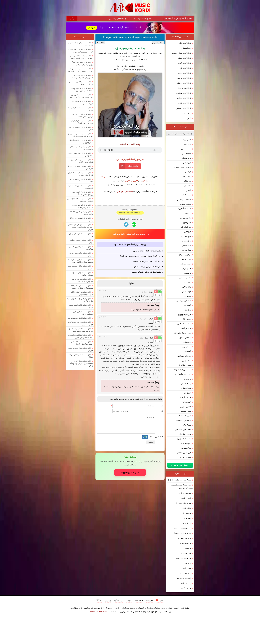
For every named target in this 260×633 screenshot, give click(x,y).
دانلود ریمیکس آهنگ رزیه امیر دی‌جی (81, 241)
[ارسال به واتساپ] (134, 224)
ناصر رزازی (187, 144)
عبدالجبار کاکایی (185, 543)
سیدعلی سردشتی (184, 356)
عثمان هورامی (185, 218)
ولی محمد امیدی (184, 538)
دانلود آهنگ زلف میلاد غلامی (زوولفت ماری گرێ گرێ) (82, 343)
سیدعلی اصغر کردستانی (182, 167)
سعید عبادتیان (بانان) (182, 533)
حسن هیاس (186, 411)
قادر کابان (187, 305)
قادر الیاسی (187, 351)
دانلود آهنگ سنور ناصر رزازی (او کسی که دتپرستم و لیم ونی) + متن (80, 70)
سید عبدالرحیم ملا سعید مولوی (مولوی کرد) (182, 486)
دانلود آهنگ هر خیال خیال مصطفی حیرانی (83, 312)
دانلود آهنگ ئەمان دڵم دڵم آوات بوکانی (81, 219)
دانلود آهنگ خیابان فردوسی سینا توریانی (80, 267)
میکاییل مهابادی (185, 254)
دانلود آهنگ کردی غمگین (119, 18)
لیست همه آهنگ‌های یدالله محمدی (129, 234)
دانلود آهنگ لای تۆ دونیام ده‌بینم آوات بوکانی (80, 154)
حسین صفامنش (184, 365)
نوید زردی (187, 296)
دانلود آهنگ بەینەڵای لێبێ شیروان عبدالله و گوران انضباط (82, 76)
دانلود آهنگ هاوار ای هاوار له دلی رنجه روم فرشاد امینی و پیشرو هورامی (80, 227)
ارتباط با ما (139, 600)
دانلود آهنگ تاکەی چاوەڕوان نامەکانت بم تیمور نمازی (82, 89)
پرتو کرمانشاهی (185, 583)
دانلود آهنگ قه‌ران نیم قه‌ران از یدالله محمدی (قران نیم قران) (130, 37)
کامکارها (188, 213)
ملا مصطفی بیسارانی (183, 503)
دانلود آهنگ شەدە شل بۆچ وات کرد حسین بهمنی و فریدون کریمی (81, 96)
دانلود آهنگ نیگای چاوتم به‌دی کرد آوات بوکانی (80, 44)
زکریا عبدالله (186, 402)
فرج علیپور (187, 231)
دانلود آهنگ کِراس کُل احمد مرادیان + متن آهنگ (82, 115)
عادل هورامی (186, 250)
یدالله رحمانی (186, 383)
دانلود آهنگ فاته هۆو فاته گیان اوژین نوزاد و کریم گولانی (81, 63)
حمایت (160, 600)
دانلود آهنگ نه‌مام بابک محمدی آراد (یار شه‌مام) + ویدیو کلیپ (81, 330)
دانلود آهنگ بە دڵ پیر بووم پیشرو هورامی (80, 349)
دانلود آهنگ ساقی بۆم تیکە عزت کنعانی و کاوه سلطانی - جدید (81, 286)
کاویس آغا (187, 319)
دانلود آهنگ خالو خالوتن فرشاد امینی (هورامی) (81, 141)
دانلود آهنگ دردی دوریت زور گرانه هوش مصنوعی (80, 323)
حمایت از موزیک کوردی (130, 472)
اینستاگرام (118, 600)
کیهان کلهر (187, 342)
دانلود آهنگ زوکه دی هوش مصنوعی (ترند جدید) (82, 280)
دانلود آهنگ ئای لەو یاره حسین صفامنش (81, 248)
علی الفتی (187, 548)
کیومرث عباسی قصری (182, 528)
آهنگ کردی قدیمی (157, 42)
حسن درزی (187, 282)
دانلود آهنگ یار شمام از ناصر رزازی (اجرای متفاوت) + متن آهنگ (80, 135)
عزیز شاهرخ (186, 241)
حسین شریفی (185, 406)
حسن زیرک (187, 139)
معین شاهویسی (184, 568)
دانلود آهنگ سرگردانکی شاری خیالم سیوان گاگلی (82, 161)
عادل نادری (187, 310)
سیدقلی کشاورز (185, 337)
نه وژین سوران (185, 573)
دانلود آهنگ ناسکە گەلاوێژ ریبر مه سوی (80, 109)
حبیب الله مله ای (184, 415)
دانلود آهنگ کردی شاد (142, 18)
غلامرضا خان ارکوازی (183, 558)
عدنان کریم (187, 268)
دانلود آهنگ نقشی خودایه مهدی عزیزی (81, 306)
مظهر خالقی (186, 153)
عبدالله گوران (186, 588)
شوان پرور (187, 172)
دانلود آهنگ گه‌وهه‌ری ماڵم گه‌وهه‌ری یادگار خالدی (82, 206)
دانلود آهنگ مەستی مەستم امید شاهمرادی (80, 187)
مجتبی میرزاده (185, 204)
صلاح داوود (186, 222)
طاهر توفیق (186, 158)
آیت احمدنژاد (186, 388)
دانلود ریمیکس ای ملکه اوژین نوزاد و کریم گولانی (80, 299)
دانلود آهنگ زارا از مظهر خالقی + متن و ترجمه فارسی (81, 293)
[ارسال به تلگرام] (126, 224)
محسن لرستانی (185, 277)
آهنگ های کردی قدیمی (124, 191)
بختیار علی (187, 523)
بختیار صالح (187, 425)
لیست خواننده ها (180, 126)
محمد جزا (187, 185)
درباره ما (149, 600)
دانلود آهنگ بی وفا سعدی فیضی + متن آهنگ (80, 128)
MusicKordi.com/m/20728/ (130, 213)
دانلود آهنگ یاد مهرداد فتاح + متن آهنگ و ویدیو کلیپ (80, 200)
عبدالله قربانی (185, 397)
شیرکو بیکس (186, 498)
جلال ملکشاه (186, 508)
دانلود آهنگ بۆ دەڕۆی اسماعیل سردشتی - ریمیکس (81, 83)
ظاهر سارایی (186, 563)
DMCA (99, 600)
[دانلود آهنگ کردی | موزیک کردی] (130, 7)
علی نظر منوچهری (184, 314)
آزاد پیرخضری (186, 553)
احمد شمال (186, 245)
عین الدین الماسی (184, 452)
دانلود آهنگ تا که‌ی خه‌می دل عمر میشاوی (80, 356)
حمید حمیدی (186, 264)
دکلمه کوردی (186, 113)
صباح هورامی (186, 448)
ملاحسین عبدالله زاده (182, 369)
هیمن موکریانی (185, 493)
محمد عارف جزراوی (184, 438)
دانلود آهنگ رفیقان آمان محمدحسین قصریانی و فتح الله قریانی (81, 363)
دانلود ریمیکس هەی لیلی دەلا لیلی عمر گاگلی (80, 167)
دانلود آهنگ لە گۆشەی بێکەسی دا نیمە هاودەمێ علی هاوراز (80, 336)
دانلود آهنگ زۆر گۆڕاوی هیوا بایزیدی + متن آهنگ (82, 193)
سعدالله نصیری (185, 259)
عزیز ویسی (187, 273)
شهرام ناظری (186, 190)
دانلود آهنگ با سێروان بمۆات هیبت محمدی (82, 102)
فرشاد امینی (186, 291)
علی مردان (187, 162)
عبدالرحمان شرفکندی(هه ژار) (179, 480)
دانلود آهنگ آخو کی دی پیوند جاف (79, 318)
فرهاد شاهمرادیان (184, 578)
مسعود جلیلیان (185, 434)
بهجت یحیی (186, 360)
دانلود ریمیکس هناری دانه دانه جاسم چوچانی (81, 213)
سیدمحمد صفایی (184, 323)
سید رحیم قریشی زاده (182, 333)
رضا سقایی (187, 181)
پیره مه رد (187, 518)
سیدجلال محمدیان (183, 420)
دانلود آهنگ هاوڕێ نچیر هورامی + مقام (80, 180)
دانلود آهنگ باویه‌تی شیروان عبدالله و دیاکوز (82, 274)
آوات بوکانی (186, 287)
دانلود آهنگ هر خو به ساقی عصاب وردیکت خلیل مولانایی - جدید (80, 261)
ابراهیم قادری (186, 328)
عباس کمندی (186, 195)
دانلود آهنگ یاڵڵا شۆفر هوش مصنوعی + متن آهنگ (82, 122)
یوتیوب (108, 600)
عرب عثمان (187, 379)
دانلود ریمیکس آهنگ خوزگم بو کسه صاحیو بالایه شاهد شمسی (81, 57)
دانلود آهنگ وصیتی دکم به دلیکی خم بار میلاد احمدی (80, 174)
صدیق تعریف (186, 227)
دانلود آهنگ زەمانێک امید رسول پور (81, 235)
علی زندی (187, 392)
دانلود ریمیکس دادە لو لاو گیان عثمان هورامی (81, 148)
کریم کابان (187, 176)
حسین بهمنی (185, 457)
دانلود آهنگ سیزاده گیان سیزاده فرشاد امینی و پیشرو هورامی (81, 50)
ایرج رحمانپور (186, 236)
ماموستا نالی (186, 513)
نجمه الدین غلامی (184, 199)
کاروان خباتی (186, 443)
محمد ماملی (186, 149)
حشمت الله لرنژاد (184, 208)
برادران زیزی (186, 346)
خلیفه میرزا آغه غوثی (183, 374)
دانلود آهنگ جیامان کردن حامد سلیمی (81, 254)
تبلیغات (129, 600)
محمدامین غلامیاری (183, 429)
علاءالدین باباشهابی (183, 300)
